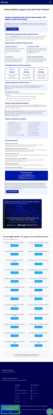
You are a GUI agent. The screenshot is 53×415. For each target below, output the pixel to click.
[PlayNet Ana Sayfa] (4, 2)
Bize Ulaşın (17, 401)
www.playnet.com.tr (30, 175)
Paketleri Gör (14, 245)
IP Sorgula (17, 396)
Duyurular (17, 398)
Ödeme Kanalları (25, 409)
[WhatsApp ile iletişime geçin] (49, 411)
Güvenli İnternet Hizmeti (20, 393)
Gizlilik (43, 409)
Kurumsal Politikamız (36, 409)
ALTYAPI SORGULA (12, 29)
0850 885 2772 (28, 174)
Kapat (10, 411)
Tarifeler (17, 387)
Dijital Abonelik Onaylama (21, 390)
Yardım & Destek (22, 380)
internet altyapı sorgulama (30, 86)
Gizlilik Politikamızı (10, 409)
